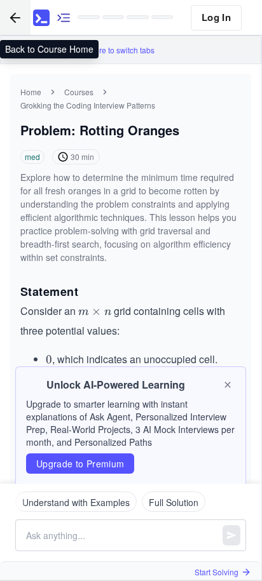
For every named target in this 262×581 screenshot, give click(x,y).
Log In (216, 17)
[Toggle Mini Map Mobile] (64, 17)
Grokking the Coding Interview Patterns (87, 105)
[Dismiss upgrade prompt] (227, 384)
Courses (78, 91)
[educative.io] (41, 18)
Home (30, 91)
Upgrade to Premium (80, 463)
